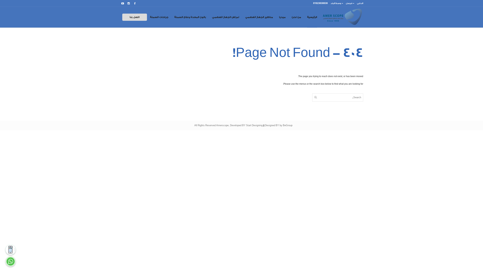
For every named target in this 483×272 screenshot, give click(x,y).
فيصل (349, 3)
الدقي (360, 3)
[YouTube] (122, 3)
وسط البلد (336, 3)
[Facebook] (134, 3)
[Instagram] (128, 3)
